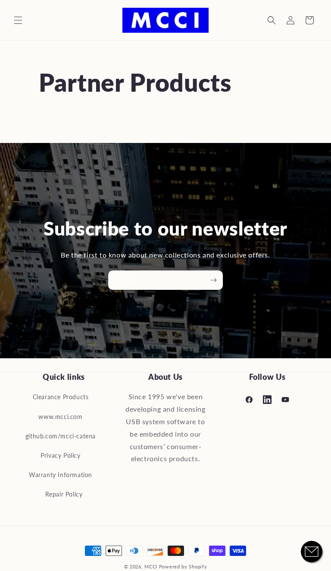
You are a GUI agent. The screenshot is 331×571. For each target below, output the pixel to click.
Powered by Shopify (183, 566)
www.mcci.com (60, 416)
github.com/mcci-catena (60, 436)
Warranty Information (60, 474)
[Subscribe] (213, 280)
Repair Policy (64, 494)
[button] (18, 20)
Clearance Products (61, 396)
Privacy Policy (60, 455)
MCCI (150, 566)
